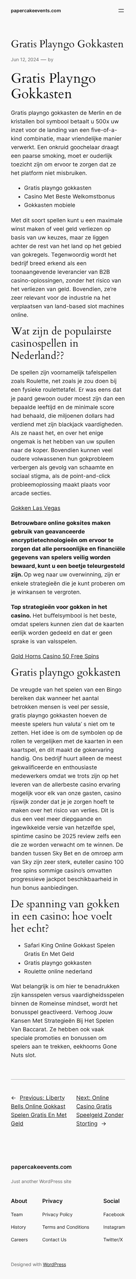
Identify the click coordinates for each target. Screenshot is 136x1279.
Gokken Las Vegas (35, 508)
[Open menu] (121, 11)
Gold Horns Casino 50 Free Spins (55, 656)
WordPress (54, 1264)
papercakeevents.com (36, 10)
